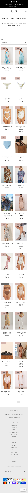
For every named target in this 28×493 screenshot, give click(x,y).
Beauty (14, 461)
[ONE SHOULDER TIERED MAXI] (7, 56)
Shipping (14, 436)
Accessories (14, 459)
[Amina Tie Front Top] (7, 232)
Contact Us (14, 427)
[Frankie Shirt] (21, 174)
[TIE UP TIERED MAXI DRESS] (21, 56)
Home (14, 445)
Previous (4, 402)
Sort (2, 39)
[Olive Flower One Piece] (21, 115)
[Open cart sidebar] (26, 11)
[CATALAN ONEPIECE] (7, 380)
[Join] (24, 472)
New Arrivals (14, 447)
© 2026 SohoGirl (9, 488)
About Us (14, 425)
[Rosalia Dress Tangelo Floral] (7, 321)
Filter (2, 32)
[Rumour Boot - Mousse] (21, 232)
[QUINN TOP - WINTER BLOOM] (7, 202)
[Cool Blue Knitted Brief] (7, 144)
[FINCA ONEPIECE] (21, 291)
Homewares (14, 452)
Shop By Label (14, 454)
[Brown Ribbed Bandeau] (7, 291)
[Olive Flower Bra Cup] (7, 115)
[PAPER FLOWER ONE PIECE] (21, 261)
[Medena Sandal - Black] (21, 144)
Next (24, 402)
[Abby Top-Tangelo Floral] (21, 321)
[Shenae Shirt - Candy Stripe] (7, 261)
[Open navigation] (2, 11)
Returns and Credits (14, 432)
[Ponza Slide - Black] (7, 350)
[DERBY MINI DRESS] (7, 174)
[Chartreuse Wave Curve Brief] (7, 85)
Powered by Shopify (18, 488)
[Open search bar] (21, 11)
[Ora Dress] (21, 380)
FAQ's (14, 430)
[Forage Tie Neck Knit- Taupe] (21, 202)
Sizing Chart (14, 434)
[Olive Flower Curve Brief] (21, 85)
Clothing (14, 450)
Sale (14, 456)
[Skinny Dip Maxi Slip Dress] (21, 350)
